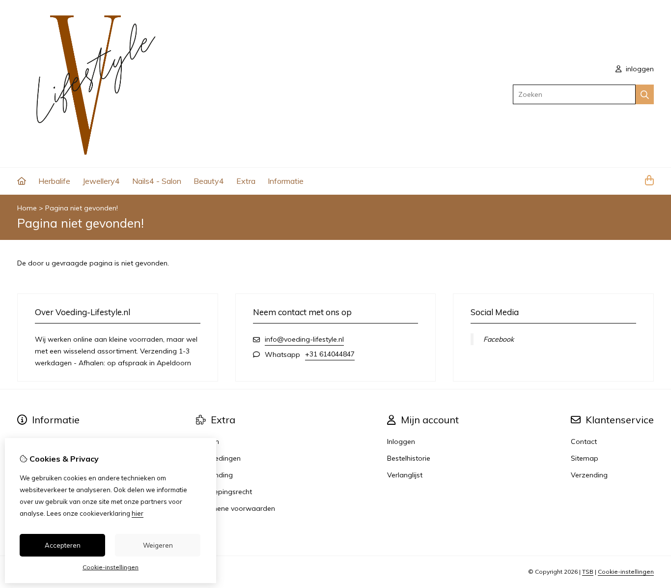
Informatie (286, 181)
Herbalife (54, 181)
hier (137, 513)
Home (27, 208)
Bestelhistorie (408, 458)
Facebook (498, 339)
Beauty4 (209, 181)
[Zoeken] (645, 94)
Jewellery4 (101, 181)
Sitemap (584, 458)
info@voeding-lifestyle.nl (304, 339)
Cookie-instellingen (626, 571)
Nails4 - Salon (156, 181)
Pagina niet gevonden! (81, 208)
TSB (587, 571)
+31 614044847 (330, 354)
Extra (245, 181)
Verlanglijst (404, 474)
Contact (584, 441)
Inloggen (401, 441)
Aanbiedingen (218, 458)
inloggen (639, 68)
